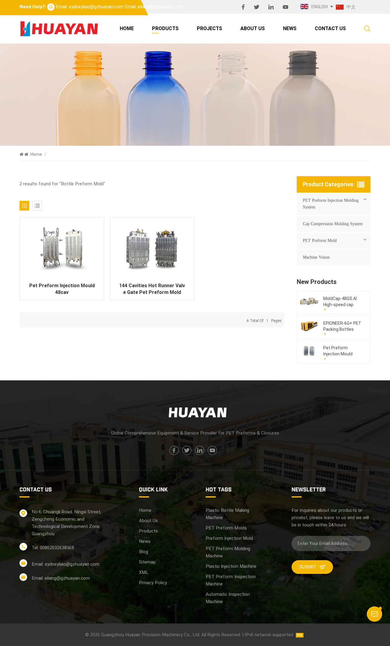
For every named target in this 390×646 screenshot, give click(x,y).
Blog (143, 551)
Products (165, 28)
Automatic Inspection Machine (228, 598)
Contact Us (330, 28)
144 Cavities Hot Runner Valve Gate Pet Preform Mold (152, 289)
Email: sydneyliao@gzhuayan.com (89, 6)
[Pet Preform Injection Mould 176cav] (309, 350)
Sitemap (147, 562)
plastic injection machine (231, 566)
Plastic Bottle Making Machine (227, 514)
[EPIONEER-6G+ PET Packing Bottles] (309, 326)
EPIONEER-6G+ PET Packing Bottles (342, 326)
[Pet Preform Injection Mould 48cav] (61, 249)
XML (143, 572)
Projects (209, 28)
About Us (252, 28)
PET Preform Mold (320, 240)
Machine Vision (316, 257)
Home (127, 28)
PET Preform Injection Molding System (331, 203)
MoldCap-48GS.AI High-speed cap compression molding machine (340, 302)
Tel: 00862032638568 (53, 547)
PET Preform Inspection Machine (231, 580)
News (289, 28)
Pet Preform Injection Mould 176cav (338, 351)
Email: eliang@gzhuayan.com (154, 6)
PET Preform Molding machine (228, 552)
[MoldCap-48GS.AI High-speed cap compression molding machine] (309, 301)
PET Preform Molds (226, 528)
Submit (308, 567)
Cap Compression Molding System (333, 224)
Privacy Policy (153, 582)
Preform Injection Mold (229, 538)
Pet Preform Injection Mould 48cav (62, 289)
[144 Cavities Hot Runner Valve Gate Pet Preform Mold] (152, 249)
